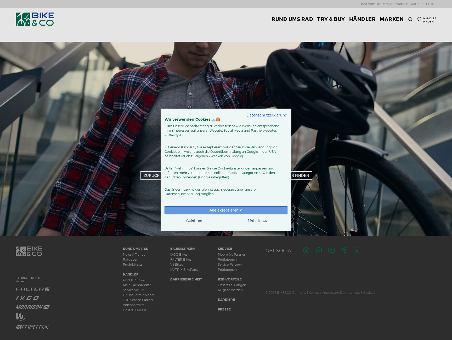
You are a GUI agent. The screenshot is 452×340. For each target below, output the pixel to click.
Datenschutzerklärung (266, 115)
